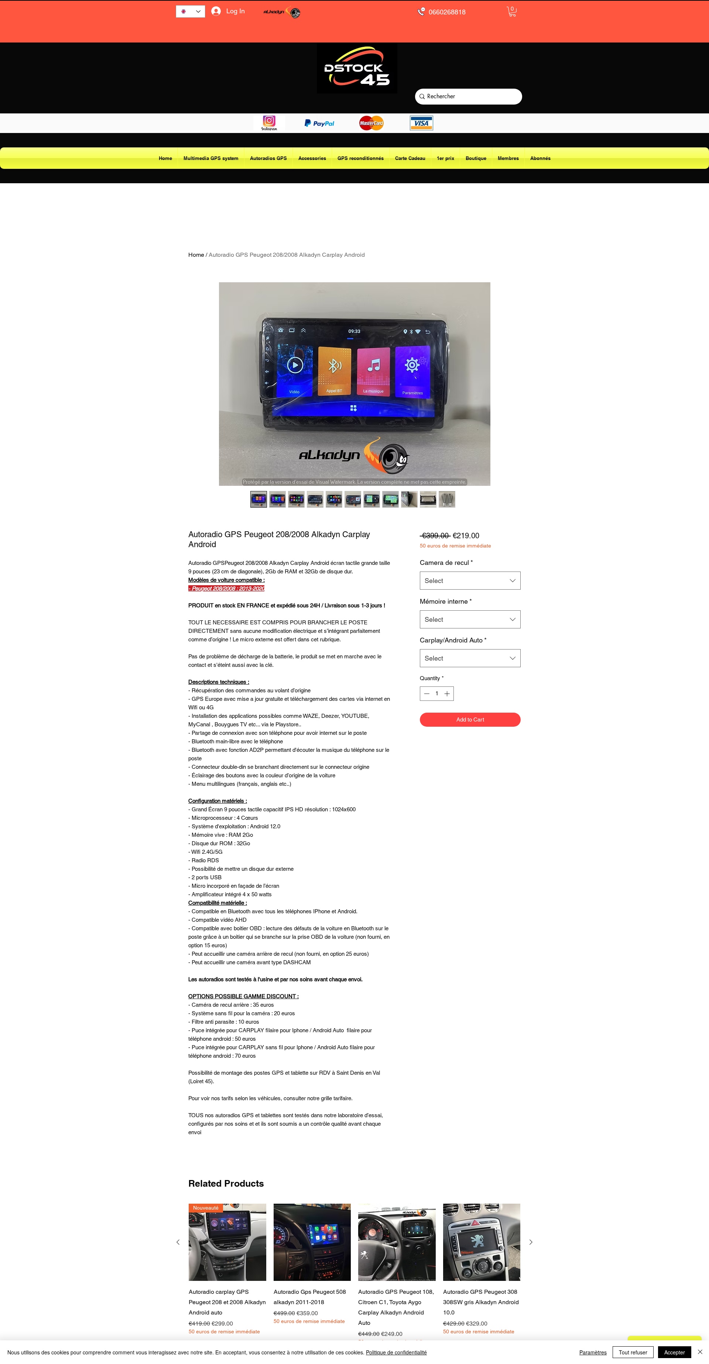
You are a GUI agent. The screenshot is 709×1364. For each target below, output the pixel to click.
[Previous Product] (178, 1242)
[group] (354, 1274)
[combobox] (470, 581)
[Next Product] (531, 1242)
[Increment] (448, 693)
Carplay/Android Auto (453, 640)
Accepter (674, 1352)
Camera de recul (446, 562)
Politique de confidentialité (396, 1352)
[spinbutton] (437, 693)
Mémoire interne (446, 601)
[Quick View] (312, 1242)
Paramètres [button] (593, 1352)
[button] (512, 12)
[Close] (700, 1352)
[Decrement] (426, 693)
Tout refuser (633, 1352)
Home (196, 254)
